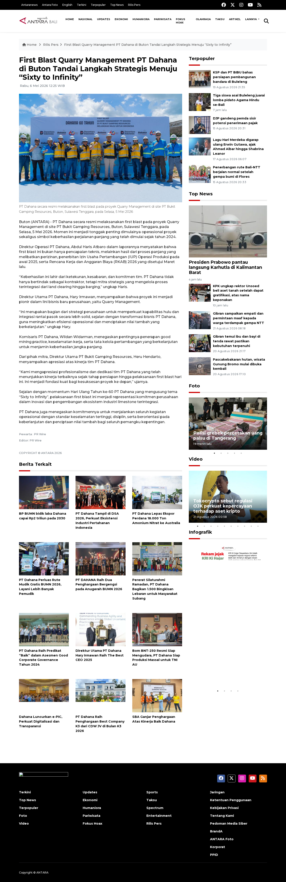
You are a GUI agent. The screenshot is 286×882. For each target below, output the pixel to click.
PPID (214, 855)
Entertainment (159, 816)
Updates (103, 19)
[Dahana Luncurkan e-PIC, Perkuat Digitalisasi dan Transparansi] (44, 695)
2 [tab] (221, 453)
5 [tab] (241, 453)
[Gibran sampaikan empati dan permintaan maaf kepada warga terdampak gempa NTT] (200, 320)
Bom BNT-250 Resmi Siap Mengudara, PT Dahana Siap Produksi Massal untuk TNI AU (156, 658)
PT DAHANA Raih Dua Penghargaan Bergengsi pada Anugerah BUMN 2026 (99, 584)
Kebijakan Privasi (224, 808)
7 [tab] (238, 526)
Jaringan (217, 792)
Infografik (200, 532)
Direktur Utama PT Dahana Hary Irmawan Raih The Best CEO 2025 (100, 655)
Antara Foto (50, 4)
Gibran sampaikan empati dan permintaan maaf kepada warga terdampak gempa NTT (238, 318)
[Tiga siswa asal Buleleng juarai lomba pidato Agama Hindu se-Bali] (200, 102)
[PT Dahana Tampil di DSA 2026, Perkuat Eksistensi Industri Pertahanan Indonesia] (100, 492)
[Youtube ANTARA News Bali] (250, 5)
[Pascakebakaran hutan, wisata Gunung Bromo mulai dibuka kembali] (200, 366)
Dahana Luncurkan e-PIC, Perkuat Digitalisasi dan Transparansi (40, 721)
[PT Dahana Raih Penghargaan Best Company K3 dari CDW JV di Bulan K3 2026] (100, 695)
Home (69, 19)
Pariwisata (162, 19)
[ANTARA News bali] (41, 20)
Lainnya (251, 19)
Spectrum (154, 808)
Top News (117, 4)
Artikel (235, 19)
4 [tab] (234, 453)
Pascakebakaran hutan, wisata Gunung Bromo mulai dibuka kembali (239, 364)
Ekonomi (121, 19)
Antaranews (29, 4)
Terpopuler (98, 4)
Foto (194, 386)
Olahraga (203, 19)
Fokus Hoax (180, 21)
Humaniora (140, 19)
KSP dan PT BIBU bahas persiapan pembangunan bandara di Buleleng (234, 77)
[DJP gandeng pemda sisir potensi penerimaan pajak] (200, 125)
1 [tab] (214, 453)
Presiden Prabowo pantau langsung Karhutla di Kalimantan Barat (225, 267)
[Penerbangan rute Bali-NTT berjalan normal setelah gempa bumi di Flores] (200, 174)
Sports (152, 792)
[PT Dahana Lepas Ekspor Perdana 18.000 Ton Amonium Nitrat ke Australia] (157, 492)
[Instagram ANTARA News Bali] (241, 5)
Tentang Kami (222, 816)
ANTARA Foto (221, 839)
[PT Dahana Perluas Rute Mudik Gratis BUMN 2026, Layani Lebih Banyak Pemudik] (44, 558)
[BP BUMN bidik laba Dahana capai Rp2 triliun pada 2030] (44, 492)
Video (196, 459)
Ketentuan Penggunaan (230, 800)
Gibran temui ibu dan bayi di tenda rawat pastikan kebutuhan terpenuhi (236, 341)
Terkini (81, 4)
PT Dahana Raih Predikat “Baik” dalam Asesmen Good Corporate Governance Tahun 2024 (43, 658)
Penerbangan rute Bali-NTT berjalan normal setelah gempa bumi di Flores (236, 172)
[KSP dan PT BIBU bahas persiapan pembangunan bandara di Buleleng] (200, 79)
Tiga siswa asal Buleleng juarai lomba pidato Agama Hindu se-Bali (239, 100)
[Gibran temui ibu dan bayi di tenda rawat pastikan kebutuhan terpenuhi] (200, 343)
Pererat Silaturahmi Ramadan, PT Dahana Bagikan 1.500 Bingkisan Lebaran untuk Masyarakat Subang (154, 589)
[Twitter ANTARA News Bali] (232, 5)
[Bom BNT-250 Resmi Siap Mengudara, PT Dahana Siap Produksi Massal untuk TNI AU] (157, 629)
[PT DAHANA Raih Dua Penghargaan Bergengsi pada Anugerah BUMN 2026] (100, 558)
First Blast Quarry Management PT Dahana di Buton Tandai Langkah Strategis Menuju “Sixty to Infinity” (147, 45)
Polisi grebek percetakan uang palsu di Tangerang (228, 435)
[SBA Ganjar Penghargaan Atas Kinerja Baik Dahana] (157, 695)
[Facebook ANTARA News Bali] (223, 5)
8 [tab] (244, 526)
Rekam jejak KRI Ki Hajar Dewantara (221, 673)
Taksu (220, 19)
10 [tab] (258, 526)
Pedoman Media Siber (228, 823)
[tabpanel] (228, 423)
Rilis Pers (134, 4)
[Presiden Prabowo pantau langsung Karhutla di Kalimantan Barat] (228, 231)
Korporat (217, 847)
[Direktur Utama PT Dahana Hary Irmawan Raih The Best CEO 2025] (100, 629)
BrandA (216, 831)
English (67, 4)
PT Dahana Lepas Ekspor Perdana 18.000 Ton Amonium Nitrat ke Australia (156, 518)
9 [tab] (251, 526)
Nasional (85, 19)
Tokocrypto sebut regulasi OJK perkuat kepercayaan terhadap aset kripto (222, 506)
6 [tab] (231, 526)
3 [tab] (228, 453)
